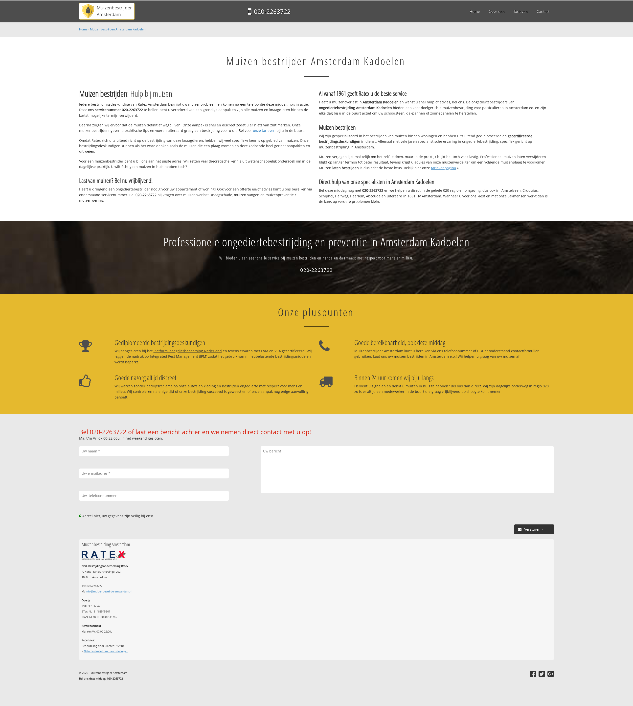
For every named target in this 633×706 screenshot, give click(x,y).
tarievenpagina (443, 167)
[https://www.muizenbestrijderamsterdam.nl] (106, 11)
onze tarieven (264, 130)
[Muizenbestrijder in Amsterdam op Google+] (550, 674)
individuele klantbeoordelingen (106, 651)
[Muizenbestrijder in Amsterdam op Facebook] (533, 674)
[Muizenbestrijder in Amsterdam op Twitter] (542, 674)
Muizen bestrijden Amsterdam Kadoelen (117, 29)
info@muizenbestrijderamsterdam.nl (109, 591)
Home (83, 29)
